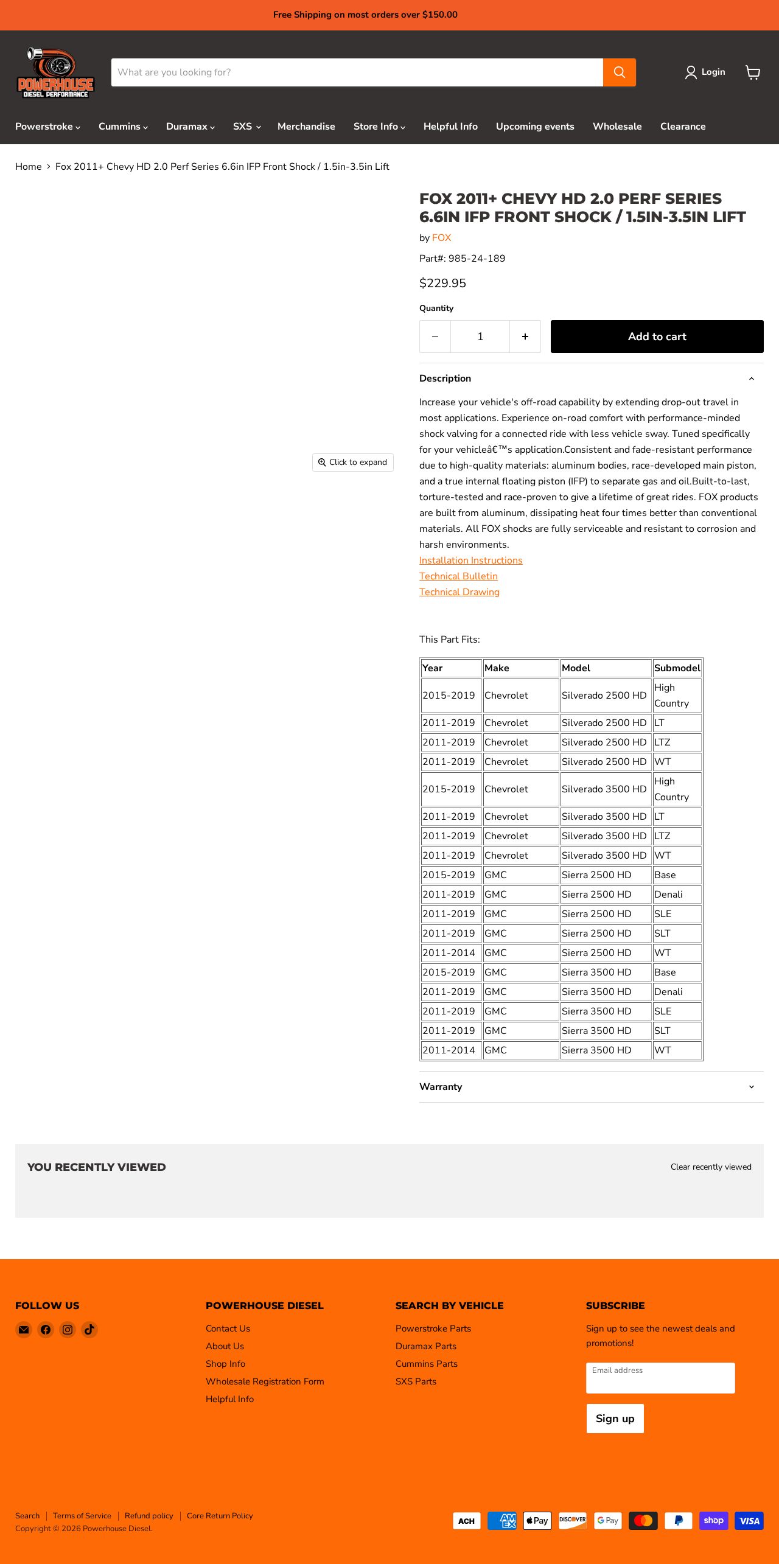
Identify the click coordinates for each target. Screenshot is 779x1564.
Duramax (188, 126)
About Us (225, 1346)
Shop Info (225, 1364)
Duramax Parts (426, 1346)
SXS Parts (416, 1381)
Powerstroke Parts (433, 1328)
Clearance (683, 126)
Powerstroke (45, 126)
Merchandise (306, 126)
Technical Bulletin (458, 576)
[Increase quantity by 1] (525, 337)
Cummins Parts (427, 1364)
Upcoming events (535, 126)
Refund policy (149, 1515)
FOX (441, 238)
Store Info (377, 126)
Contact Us (228, 1328)
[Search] (619, 72)
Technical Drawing (459, 592)
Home (28, 166)
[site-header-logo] (55, 73)
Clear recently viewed (711, 1167)
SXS (243, 126)
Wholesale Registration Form (265, 1381)
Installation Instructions (471, 560)
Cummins (121, 126)
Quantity (436, 308)
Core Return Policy (220, 1515)
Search (27, 1515)
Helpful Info (451, 126)
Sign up (615, 1418)
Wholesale (617, 126)
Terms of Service (82, 1515)
